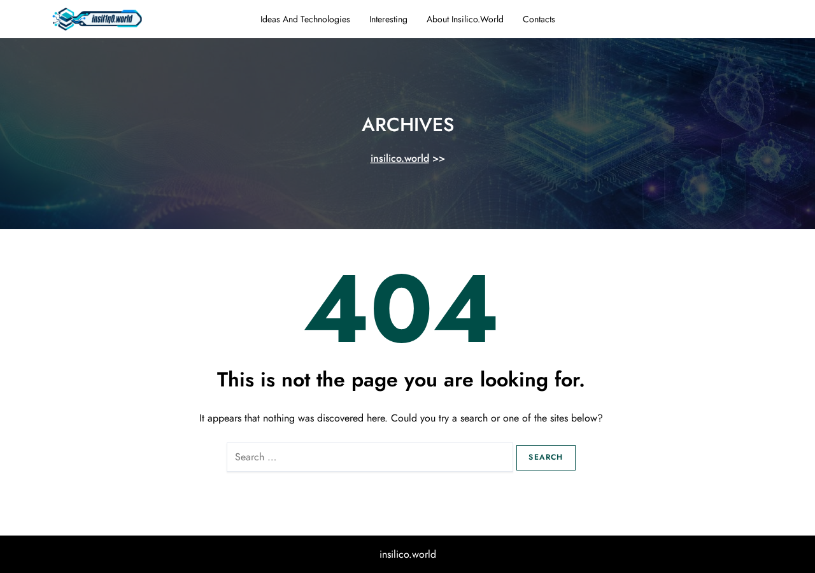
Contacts (539, 19)
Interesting (388, 19)
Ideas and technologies (305, 19)
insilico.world (400, 159)
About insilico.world (465, 19)
